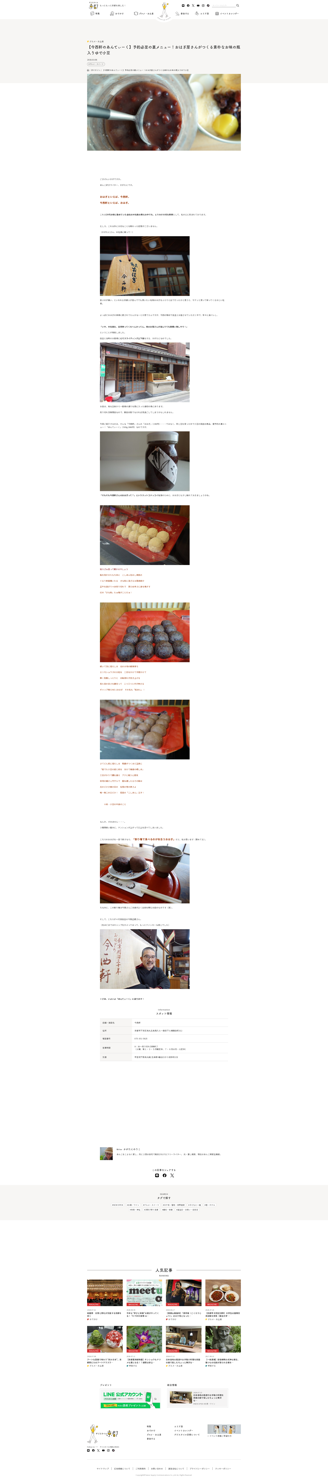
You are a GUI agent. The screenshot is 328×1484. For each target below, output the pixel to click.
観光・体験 (168, 1209)
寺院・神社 (135, 1209)
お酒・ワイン (133, 1205)
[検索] (237, 5)
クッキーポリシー (223, 1468)
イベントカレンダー (229, 14)
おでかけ (119, 14)
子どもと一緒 (195, 1205)
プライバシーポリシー (200, 1468)
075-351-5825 (141, 1038)
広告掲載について (122, 1468)
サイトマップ (103, 1468)
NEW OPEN (118, 1205)
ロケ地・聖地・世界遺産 (174, 1205)
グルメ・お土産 (146, 14)
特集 (97, 14)
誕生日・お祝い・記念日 (187, 1209)
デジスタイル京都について (187, 1435)
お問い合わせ (157, 1468)
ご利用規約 (141, 1468)
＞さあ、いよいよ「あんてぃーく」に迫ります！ (122, 999)
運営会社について (176, 1468)
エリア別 (204, 14)
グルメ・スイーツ (97, 64)
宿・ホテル (210, 1205)
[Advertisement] (164, 33)
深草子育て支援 (151, 1209)
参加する (185, 14)
